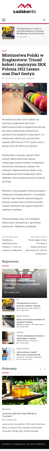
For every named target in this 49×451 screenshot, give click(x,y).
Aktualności (6, 409)
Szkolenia (27, 276)
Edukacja (20, 332)
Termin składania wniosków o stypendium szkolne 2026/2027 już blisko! (31, 338)
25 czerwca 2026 (25, 359)
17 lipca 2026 (24, 343)
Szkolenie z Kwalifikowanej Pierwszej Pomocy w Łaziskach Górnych (22, 284)
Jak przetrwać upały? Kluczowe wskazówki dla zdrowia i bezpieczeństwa (29, 355)
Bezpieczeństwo (23, 316)
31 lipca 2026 (24, 310)
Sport (4, 51)
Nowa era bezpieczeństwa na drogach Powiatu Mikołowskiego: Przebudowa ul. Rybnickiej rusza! (31, 323)
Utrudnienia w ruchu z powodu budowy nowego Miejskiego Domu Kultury (31, 31)
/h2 (18, 300)
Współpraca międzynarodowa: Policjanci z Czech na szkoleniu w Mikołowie (12, 245)
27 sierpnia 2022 (10, 420)
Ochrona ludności (13, 276)
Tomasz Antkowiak (27, 78)
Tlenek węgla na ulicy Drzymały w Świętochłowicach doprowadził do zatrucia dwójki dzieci (36, 247)
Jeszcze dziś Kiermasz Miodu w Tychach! (19, 415)
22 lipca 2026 (24, 327)
